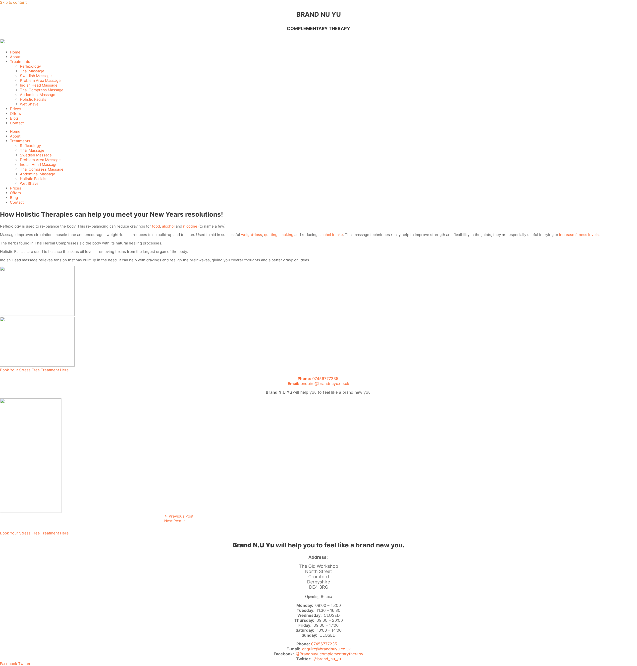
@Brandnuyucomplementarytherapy (329, 653)
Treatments (20, 61)
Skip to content (13, 2)
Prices (15, 108)
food (156, 226)
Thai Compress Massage (41, 90)
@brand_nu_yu (327, 658)
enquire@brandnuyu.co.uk (318, 383)
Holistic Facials (33, 99)
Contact (17, 123)
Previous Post (178, 516)
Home (15, 52)
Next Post (175, 521)
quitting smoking (278, 234)
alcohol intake (330, 234)
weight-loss (251, 234)
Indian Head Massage (38, 85)
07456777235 (319, 378)
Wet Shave (29, 104)
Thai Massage (32, 71)
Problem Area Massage (40, 80)
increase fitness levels (579, 234)
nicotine (190, 226)
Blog (14, 118)
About (15, 56)
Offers (15, 113)
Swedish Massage (36, 75)
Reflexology (30, 66)
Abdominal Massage (37, 94)
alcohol (168, 226)
